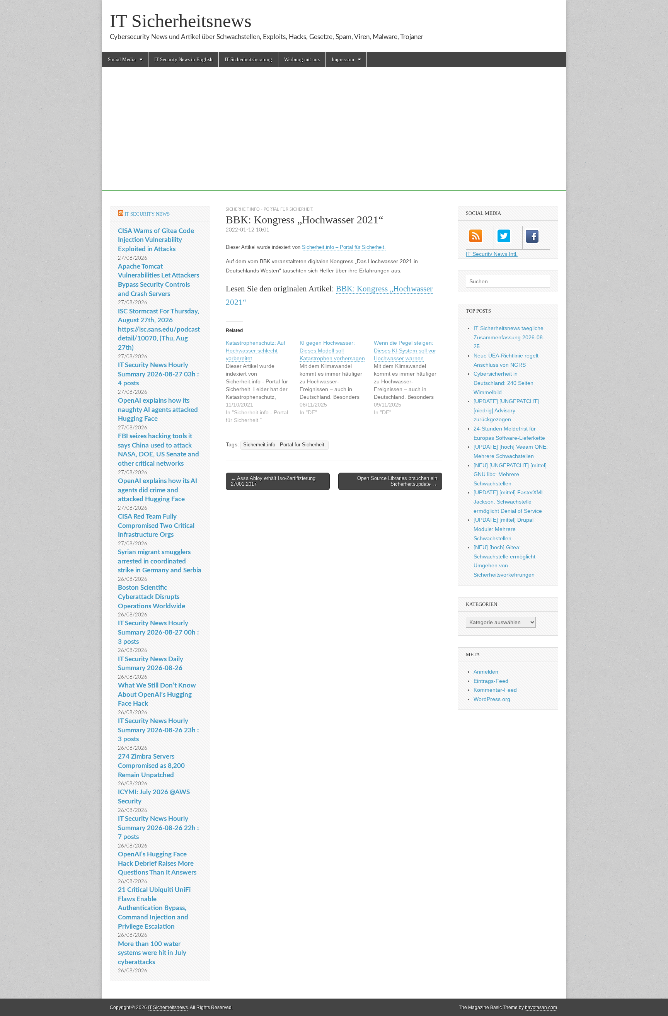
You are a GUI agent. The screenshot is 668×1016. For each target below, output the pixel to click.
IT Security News (147, 214)
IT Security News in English (183, 59)
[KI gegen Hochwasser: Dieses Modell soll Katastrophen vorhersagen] (336, 377)
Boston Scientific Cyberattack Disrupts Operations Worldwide (151, 596)
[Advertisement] (334, 136)
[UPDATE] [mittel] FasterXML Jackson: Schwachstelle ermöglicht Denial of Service (509, 501)
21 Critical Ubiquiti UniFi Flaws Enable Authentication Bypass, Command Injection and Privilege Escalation (154, 908)
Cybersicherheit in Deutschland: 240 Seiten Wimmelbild (503, 383)
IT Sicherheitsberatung (248, 59)
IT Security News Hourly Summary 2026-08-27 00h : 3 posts (158, 632)
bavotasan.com (541, 1007)
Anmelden (486, 672)
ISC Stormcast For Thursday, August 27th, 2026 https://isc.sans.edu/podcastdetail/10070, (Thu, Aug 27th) (159, 329)
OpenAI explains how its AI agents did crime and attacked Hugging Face (157, 490)
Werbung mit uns (302, 59)
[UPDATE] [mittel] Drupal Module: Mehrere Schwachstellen (503, 529)
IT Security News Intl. (492, 254)
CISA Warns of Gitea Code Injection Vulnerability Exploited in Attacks (156, 240)
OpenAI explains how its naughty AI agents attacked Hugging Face (158, 409)
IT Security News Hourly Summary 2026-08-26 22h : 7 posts (158, 827)
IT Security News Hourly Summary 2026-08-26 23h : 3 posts (158, 730)
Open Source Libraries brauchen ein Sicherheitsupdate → (397, 481)
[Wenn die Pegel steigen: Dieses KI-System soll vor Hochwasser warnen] (411, 377)
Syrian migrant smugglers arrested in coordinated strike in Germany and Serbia (159, 561)
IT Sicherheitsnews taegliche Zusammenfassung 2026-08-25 (509, 337)
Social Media (122, 59)
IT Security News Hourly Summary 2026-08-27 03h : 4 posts (158, 374)
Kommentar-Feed (495, 690)
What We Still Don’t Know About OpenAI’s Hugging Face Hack (157, 694)
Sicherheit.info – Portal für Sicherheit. (344, 247)
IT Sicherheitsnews (181, 20)
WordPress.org (492, 699)
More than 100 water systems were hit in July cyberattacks (152, 953)
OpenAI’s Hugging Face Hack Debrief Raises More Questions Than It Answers (157, 863)
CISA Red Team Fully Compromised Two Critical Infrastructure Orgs (156, 525)
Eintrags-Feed (491, 681)
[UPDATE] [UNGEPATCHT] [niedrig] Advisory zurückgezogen (506, 410)
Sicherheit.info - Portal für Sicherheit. (270, 209)
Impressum (343, 59)
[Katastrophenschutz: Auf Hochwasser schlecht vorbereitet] (263, 381)
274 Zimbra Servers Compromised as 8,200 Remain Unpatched (151, 765)
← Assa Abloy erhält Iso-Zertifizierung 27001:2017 (273, 481)
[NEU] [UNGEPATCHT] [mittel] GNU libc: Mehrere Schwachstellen (510, 474)
